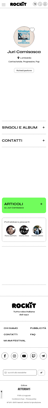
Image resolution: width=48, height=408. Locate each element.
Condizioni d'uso (18, 399)
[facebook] (4, 355)
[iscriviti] (41, 372)
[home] (18, 4)
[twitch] (33, 355)
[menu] (3, 4)
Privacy (2, 395)
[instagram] (14, 355)
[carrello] (35, 4)
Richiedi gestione (24, 70)
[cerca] (40, 4)
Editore (22, 386)
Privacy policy (31, 399)
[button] (6, 232)
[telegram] (43, 355)
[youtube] (24, 355)
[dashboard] (45, 4)
